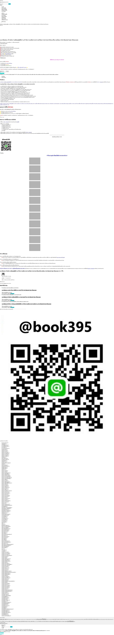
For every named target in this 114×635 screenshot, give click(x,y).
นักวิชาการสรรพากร (5, 491)
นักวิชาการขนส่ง (4, 470)
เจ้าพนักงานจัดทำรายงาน (6, 558)
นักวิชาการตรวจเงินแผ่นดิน (6, 478)
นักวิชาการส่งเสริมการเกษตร (6, 490)
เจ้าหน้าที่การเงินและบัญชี (6, 595)
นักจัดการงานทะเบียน (5, 452)
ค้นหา (11, 626)
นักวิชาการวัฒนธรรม (5, 487)
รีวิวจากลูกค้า (4, 7)
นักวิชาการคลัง (4, 471)
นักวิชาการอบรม (4, 497)
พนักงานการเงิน (11, 621)
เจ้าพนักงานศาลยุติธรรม (5, 577)
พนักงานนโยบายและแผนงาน (6, 534)
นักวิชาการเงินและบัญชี (5, 500)
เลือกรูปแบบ (12, 293)
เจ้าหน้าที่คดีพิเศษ (4, 596)
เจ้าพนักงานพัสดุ (5, 24)
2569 (7, 619)
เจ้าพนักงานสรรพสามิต (5, 583)
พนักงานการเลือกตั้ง (5, 527)
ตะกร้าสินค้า (4, 11)
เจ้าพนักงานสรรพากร (5, 584)
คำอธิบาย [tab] (3, 76)
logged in (5, 283)
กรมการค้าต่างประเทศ (22, 74)
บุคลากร (3, 524)
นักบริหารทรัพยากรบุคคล (6, 462)
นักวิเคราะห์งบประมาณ (5, 504)
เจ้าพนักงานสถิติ (4, 582)
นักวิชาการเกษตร (4, 499)
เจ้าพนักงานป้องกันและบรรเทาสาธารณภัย (8, 572)
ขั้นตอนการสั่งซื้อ (4, 14)
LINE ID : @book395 (28, 132)
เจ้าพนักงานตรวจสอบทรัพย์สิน (6, 564)
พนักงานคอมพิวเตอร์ (5, 529)
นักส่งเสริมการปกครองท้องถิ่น (6, 507)
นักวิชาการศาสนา (4, 488)
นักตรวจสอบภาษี (4, 458)
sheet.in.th (1, 0)
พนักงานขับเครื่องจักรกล (5, 528)
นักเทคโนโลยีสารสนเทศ (5, 514)
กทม (9, 619)
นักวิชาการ (3, 469)
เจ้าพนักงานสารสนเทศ (5, 586)
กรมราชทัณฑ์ (21, 619)
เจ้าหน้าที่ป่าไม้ (4, 606)
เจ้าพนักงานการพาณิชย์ (5, 553)
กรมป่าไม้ (15, 619)
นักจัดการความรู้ (4, 450)
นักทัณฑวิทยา (4, 460)
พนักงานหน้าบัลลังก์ (5, 546)
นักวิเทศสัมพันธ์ (4, 506)
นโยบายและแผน (6, 621)
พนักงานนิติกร (4, 533)
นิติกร (3, 621)
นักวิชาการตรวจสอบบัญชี (6, 476)
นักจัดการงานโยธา (5, 456)
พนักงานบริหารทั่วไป (5, 536)
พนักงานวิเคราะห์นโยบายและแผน (7, 544)
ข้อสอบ (28, 74)
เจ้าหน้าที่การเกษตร (5, 594)
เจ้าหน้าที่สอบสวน (4, 613)
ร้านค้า (3, 6)
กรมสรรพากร (24, 619)
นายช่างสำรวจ (4, 517)
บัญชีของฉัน (4, 17)
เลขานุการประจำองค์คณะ (6, 615)
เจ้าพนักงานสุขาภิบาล (5, 587)
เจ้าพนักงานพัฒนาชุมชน (5, 573)
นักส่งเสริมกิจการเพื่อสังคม (6, 508)
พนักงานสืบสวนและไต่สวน (6, 545)
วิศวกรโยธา (4, 549)
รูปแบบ (1, 71)
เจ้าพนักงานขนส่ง (4, 556)
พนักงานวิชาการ (4, 543)
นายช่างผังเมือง (4, 516)
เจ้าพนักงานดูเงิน (4, 562)
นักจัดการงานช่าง (4, 451)
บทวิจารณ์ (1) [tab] (4, 77)
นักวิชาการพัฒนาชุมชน (5, 481)
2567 (3, 619)
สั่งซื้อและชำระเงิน (5, 19)
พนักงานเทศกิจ (4, 547)
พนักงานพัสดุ (4, 538)
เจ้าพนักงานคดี (4, 557)
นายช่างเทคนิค (4, 519)
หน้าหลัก (1, 24)
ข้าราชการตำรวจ (4, 442)
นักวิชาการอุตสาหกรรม (5, 498)
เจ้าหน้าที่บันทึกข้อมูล (5, 603)
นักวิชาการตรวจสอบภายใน (6, 477)
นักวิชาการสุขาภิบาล (5, 496)
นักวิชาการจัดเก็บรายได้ (5, 475)
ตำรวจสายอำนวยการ (5, 448)
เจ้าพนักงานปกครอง (5, 568)
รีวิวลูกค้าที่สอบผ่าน (8, 53)
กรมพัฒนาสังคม (18, 619)
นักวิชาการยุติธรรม (5, 486)
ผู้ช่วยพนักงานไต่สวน (5, 525)
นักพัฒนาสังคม (4, 468)
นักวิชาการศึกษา (4, 489)
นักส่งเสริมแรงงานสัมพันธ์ (6, 510)
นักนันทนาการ (4, 461)
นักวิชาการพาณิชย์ (5, 485)
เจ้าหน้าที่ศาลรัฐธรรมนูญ (6, 612)
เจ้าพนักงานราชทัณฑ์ (5, 576)
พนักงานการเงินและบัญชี (6, 526)
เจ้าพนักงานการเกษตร (5, 554)
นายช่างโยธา (4, 520)
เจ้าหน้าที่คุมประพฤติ (5, 597)
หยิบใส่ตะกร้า (2, 73)
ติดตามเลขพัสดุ (4, 16)
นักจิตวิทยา (3, 457)
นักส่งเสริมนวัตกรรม (5, 509)
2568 (6, 619)
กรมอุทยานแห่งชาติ (28, 619)
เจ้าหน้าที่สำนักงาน (5, 614)
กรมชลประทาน (11, 619)
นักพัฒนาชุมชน (4, 467)
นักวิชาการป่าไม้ (4, 480)
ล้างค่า (8, 71)
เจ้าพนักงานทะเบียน (5, 566)
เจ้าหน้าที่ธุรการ (4, 601)
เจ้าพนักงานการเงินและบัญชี (6, 555)
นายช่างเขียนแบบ (4, 518)
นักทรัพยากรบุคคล (5, 459)
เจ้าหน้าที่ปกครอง (4, 604)
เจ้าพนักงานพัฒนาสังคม (5, 574)
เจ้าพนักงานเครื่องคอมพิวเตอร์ (6, 591)
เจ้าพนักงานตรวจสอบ (5, 563)
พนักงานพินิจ (4, 539)
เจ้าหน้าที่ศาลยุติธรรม (5, 611)
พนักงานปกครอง (4, 537)
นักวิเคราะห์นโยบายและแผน (6, 505)
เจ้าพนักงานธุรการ (5, 567)
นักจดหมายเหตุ (4, 449)
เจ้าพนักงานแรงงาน (5, 593)
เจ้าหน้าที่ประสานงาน (5, 605)
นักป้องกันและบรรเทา (5, 466)
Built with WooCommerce (3, 623)
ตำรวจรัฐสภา (4, 447)
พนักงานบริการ (4, 535)
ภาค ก (3, 548)
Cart (3, 627)
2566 (18, 74)
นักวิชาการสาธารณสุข (5, 495)
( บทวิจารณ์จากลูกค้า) (3, 43)
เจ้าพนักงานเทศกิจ (4, 592)
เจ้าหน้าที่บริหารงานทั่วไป (6, 602)
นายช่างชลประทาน (5, 515)
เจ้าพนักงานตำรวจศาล (5, 565)
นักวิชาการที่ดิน (4, 479)
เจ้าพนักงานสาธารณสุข (5, 585)
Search (3, 625)
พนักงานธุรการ (25, 621)
